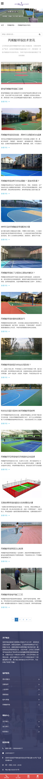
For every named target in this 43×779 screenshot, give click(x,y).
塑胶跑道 (5, 694)
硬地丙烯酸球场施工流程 (12, 88)
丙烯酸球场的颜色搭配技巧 (13, 318)
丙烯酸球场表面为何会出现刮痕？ (16, 364)
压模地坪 (5, 684)
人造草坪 (5, 689)
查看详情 (4, 101)
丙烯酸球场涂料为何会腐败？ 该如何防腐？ (20, 180)
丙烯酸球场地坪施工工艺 (12, 594)
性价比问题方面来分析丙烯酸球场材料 (18, 410)
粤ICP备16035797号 (12, 770)
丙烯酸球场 (10, 25)
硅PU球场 (5, 700)
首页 (2, 25)
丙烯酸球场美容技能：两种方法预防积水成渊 (21, 134)
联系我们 (5, 732)
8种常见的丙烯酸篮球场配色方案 (15, 226)
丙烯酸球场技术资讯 (24, 25)
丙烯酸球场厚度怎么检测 (12, 548)
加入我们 (5, 726)
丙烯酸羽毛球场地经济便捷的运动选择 (18, 456)
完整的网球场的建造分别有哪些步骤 (17, 502)
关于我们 (5, 721)
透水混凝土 (6, 679)
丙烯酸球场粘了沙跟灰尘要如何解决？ (18, 272)
